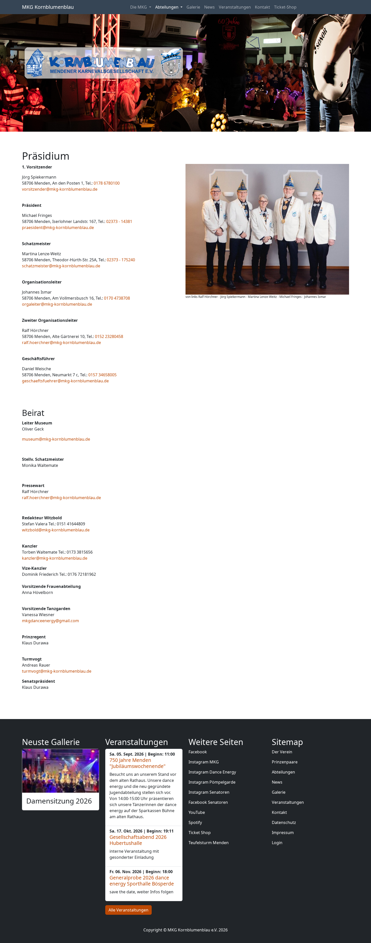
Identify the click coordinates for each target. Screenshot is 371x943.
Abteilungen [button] (167, 7)
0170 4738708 (117, 298)
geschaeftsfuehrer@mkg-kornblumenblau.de (65, 381)
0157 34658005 (102, 375)
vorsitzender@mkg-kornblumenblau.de (59, 189)
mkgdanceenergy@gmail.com (50, 620)
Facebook (198, 752)
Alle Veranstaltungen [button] (128, 910)
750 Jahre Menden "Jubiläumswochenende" (138, 763)
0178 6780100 (107, 183)
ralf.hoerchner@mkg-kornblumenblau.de (61, 342)
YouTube (197, 812)
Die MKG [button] (139, 7)
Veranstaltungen (235, 7)
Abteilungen (283, 772)
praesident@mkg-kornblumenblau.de (58, 227)
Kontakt (262, 7)
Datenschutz (284, 822)
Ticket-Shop (285, 7)
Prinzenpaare (285, 762)
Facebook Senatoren (208, 802)
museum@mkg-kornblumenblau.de (56, 439)
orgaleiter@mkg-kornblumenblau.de (57, 304)
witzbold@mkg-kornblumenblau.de (56, 530)
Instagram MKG (204, 762)
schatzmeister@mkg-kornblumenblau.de (61, 266)
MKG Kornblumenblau (48, 7)
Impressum (283, 832)
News (209, 7)
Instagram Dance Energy (212, 772)
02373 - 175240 (121, 260)
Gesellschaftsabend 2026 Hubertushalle (138, 840)
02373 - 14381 (119, 221)
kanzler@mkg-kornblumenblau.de (54, 558)
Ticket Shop (200, 832)
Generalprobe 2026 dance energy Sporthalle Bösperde (142, 880)
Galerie (193, 7)
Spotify (195, 822)
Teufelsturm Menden (209, 842)
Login (277, 842)
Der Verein (282, 752)
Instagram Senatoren (209, 792)
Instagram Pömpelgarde (212, 782)
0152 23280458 (109, 336)
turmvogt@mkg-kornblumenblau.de (56, 671)
